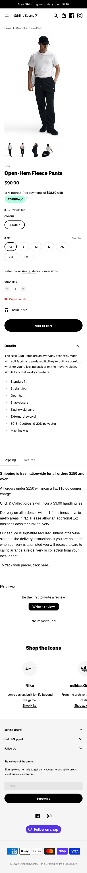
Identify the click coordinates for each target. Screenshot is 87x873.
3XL (27, 257)
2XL (11, 257)
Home (7, 27)
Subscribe (43, 798)
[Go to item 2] (22, 150)
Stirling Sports (28, 863)
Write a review (43, 606)
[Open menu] (6, 16)
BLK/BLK (14, 224)
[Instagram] (79, 15)
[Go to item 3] (34, 150)
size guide (29, 271)
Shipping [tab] (10, 460)
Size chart (77, 237)
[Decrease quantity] (7, 288)
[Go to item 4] (47, 150)
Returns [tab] (29, 460)
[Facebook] (71, 15)
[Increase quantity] (23, 288)
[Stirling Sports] (26, 16)
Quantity (10, 281)
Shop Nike (30, 705)
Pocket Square (68, 863)
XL (62, 246)
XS (10, 246)
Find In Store (18, 310)
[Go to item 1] (9, 150)
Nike (7, 166)
